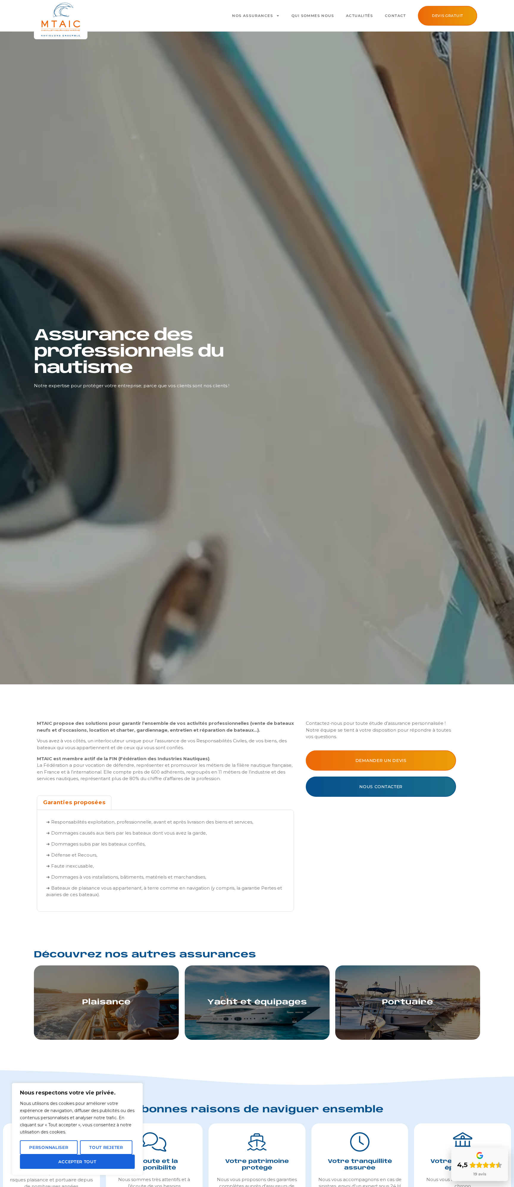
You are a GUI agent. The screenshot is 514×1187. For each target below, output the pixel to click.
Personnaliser (48, 1147)
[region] (77, 1129)
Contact (395, 15)
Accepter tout (77, 1161)
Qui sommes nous (313, 15)
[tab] (74, 802)
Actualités (359, 15)
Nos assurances (252, 15)
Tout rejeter (106, 1147)
